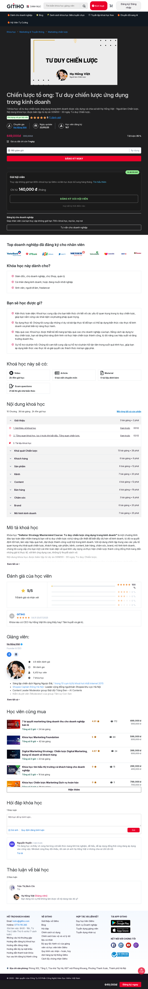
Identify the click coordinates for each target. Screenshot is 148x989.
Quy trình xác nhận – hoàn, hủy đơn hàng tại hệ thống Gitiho (56, 953)
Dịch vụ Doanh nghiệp (86, 925)
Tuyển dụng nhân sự (86, 932)
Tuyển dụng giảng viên (87, 928)
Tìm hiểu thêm (99, 182)
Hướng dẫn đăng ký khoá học (21, 941)
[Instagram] (136, 945)
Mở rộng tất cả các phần (129, 411)
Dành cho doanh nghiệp (21, 15)
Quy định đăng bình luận (32, 830)
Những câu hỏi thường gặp (19, 937)
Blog (41, 15)
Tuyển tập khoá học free (102, 15)
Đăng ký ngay (74, 158)
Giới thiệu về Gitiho (50, 921)
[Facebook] (113, 945)
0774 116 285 (20, 925)
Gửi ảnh (14, 830)
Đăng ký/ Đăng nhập (128, 6)
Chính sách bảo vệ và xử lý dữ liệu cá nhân (55, 938)
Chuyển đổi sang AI (129, 15)
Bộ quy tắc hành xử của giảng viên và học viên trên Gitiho (55, 945)
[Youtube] (128, 945)
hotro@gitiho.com (21, 921)
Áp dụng (135, 150)
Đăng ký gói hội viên (74, 198)
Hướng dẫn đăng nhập (17, 945)
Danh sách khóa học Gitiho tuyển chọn (67, 15)
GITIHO (21, 614)
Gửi (133, 830)
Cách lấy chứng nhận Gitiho (54, 958)
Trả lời (20, 853)
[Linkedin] (121, 945)
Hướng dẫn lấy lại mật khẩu (19, 949)
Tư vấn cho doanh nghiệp (74, 227)
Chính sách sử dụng (50, 932)
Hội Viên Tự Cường (19, 22)
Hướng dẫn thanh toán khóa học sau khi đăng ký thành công (22, 955)
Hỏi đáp (45, 928)
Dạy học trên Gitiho (85, 921)
